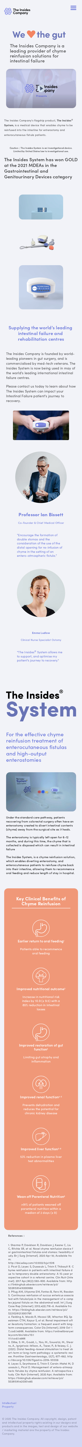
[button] (73, 8)
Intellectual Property (9, 1404)
